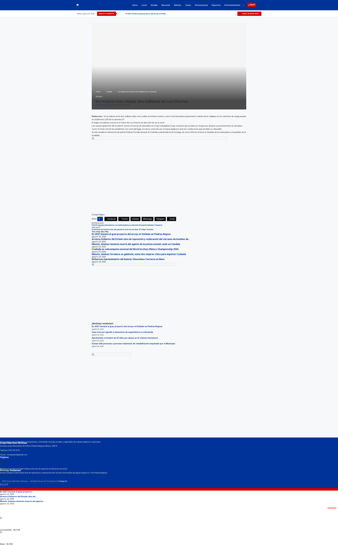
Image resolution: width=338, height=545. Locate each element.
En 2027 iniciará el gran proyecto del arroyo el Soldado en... (148, 14)
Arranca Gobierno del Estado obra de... (18, 496)
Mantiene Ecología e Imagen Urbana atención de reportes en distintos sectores (33, 469)
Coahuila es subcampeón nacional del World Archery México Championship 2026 (135, 249)
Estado (154, 5)
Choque (95, 214)
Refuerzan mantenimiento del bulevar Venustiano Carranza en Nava (128, 259)
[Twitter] (229, 14)
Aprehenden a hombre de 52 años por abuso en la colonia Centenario (125, 338)
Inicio (135, 5)
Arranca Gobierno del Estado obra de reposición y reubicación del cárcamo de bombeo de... (141, 239)
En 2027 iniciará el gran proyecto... (16, 492)
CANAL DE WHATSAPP (250, 14)
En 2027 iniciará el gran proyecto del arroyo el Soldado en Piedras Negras (131, 234)
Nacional (165, 5)
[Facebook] (226, 14)
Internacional (201, 5)
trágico (101, 214)
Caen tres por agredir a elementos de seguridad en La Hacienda (122, 332)
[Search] (260, 5)
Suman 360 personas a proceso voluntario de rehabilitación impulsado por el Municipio (133, 343)
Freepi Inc (63, 481)
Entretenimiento (232, 5)
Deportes (216, 5)
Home (98, 92)
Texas (188, 5)
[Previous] (119, 14)
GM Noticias (102, 105)
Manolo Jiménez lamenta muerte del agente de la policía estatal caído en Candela (136, 244)
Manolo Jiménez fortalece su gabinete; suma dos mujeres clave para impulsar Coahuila (139, 254)
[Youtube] (235, 14)
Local (144, 5)
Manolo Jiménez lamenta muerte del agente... (22, 501)
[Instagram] (232, 14)
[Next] (123, 14)
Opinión (177, 5)
